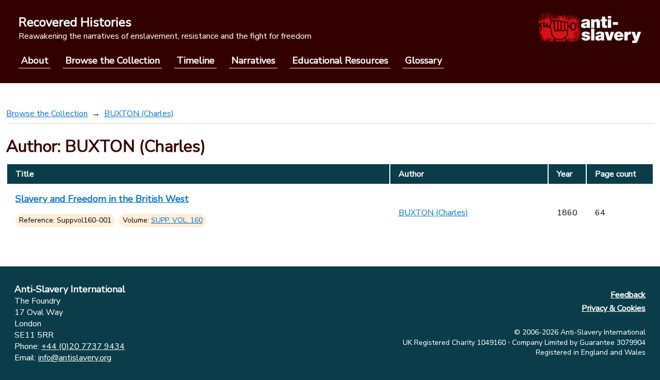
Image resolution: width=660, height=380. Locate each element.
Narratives (253, 60)
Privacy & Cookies (614, 308)
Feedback (628, 294)
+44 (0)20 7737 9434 (83, 346)
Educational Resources (340, 60)
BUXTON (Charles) (139, 113)
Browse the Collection (112, 60)
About (34, 60)
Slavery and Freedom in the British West (102, 199)
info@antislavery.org (74, 357)
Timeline (195, 60)
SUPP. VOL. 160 (177, 220)
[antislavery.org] (589, 27)
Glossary (423, 60)
